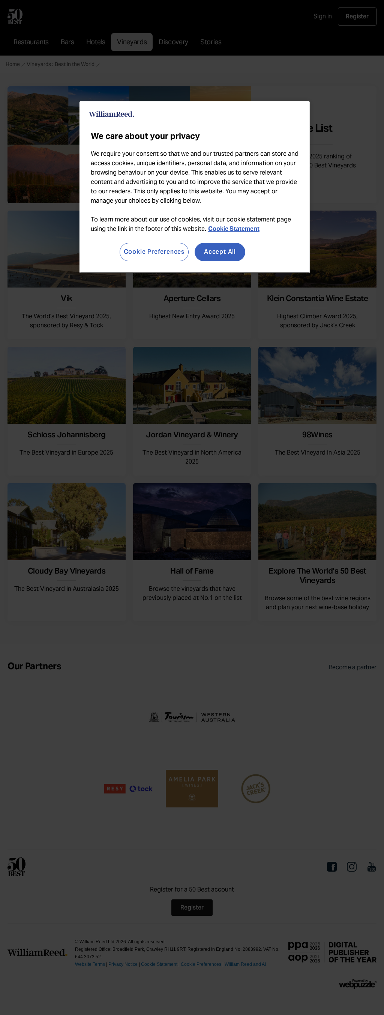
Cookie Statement (234, 229)
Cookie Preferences (154, 252)
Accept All (220, 252)
